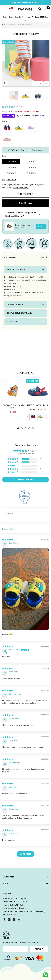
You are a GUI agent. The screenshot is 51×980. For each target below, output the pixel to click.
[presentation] (48, 417)
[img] (7, 540)
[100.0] (24, 496)
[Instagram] (9, 919)
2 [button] (22, 428)
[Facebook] (4, 919)
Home (4, 24)
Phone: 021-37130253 (13, 905)
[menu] (3, 9)
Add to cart (25, 194)
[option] (25, 63)
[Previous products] (39, 214)
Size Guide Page (20, 188)
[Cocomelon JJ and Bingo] (13, 390)
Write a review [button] (25, 479)
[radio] (7, 128)
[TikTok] (14, 919)
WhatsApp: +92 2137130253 (15, 902)
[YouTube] (19, 919)
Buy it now (25, 203)
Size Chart (11, 180)
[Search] (40, 9)
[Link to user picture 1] (25, 589)
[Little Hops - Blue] (38, 390)
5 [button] (33, 428)
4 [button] (29, 428)
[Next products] (46, 214)
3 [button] (25, 428)
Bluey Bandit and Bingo (24, 225)
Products (12, 24)
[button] (40, 83)
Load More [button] (25, 854)
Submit (39, 949)
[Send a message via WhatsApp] (46, 975)
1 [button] (18, 428)
